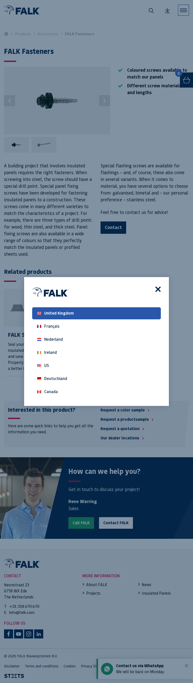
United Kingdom (59, 313)
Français (52, 326)
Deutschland (55, 378)
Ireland (50, 352)
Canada (51, 391)
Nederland (53, 339)
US (46, 365)
